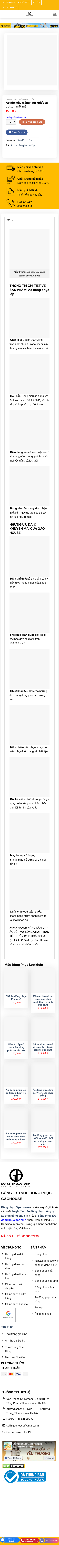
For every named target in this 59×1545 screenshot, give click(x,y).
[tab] (29, 220)
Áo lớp (36, 2)
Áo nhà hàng (10, 7)
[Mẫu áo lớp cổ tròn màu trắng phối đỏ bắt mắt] (16, 1029)
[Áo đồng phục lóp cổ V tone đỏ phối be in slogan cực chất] (43, 1119)
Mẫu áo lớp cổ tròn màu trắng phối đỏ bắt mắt (16, 1047)
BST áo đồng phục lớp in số (16, 997)
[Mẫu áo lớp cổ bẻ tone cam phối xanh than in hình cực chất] (43, 980)
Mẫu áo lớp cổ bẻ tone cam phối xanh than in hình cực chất (43, 1000)
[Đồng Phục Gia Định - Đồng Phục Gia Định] (29, 14)
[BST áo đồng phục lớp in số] (16, 980)
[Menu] (4, 14)
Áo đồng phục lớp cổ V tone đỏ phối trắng (43, 1093)
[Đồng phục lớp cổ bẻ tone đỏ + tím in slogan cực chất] (43, 1029)
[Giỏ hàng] (55, 14)
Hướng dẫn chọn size (16, 117)
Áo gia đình (9, 2)
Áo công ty (24, 2)
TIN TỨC (7, 1327)
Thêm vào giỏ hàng (32, 122)
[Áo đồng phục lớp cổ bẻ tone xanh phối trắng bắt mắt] (16, 1118)
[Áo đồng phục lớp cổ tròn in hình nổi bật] (16, 1074)
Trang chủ (11, 99)
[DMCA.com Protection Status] (13, 1466)
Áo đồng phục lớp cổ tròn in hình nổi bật (16, 1093)
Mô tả (10, 220)
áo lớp (14, 145)
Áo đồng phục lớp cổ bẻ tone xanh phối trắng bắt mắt (16, 1136)
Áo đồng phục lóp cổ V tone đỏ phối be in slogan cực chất (43, 1139)
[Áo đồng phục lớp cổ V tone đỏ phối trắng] (43, 1074)
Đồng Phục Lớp (26, 99)
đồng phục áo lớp (26, 145)
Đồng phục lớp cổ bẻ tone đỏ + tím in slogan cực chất (42, 1047)
